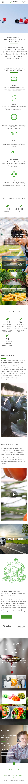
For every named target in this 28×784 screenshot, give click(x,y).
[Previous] (3, 18)
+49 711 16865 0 (8, 743)
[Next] (25, 18)
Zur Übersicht (14, 247)
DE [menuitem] (25, 1)
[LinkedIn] (11, 769)
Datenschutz (14, 777)
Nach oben (14, 763)
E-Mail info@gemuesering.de (8, 749)
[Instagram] (17, 769)
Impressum (21, 775)
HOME (5, 775)
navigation (2, 1)
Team (16, 775)
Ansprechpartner (7, 753)
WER (13, 775)
